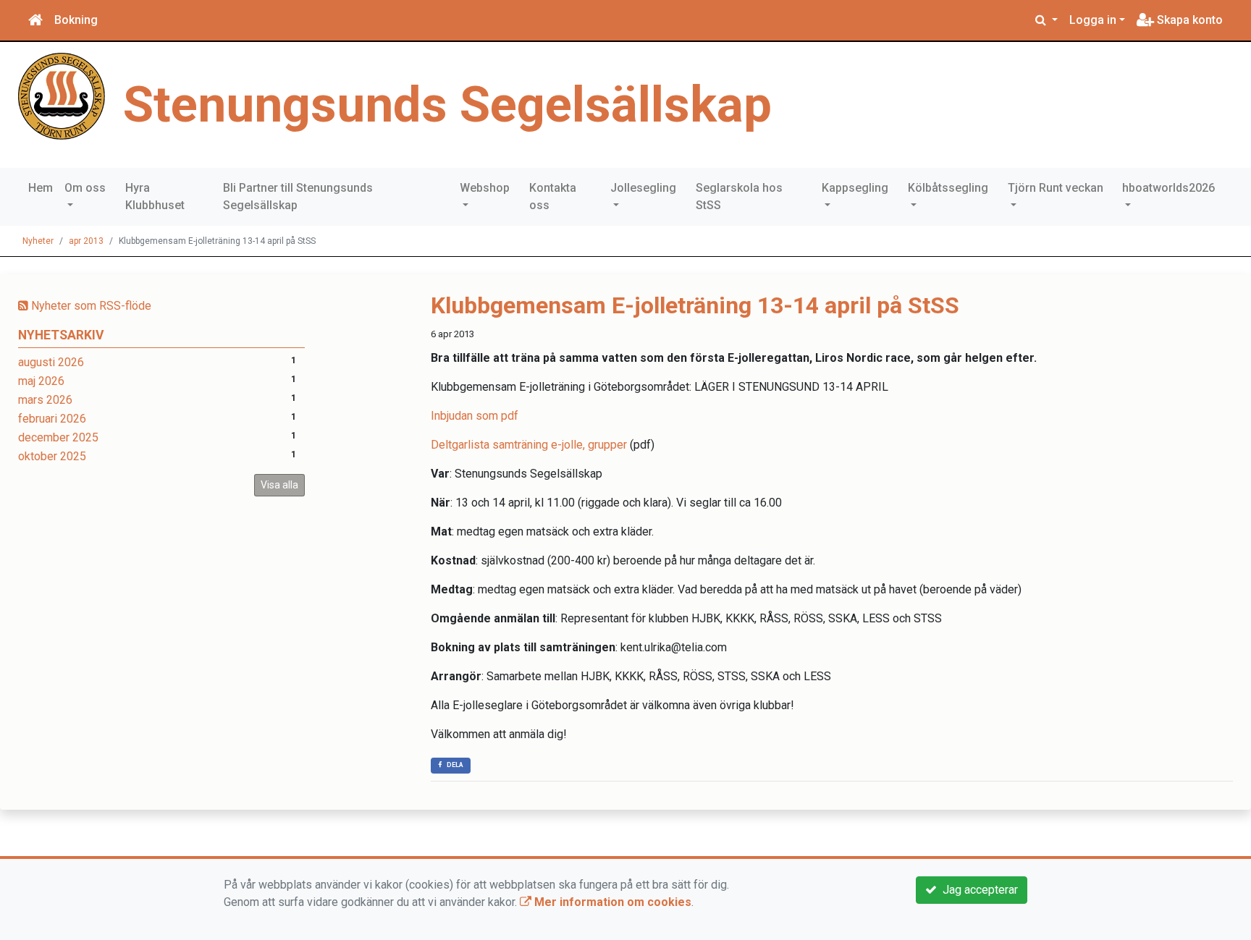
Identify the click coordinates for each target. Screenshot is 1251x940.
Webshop (485, 188)
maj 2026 (41, 381)
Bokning (76, 20)
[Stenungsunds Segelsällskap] (61, 95)
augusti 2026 (51, 362)
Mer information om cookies (611, 902)
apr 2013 (86, 241)
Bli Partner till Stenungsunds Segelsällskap (298, 196)
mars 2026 (45, 400)
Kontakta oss (552, 196)
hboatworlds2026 (1168, 188)
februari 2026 (52, 418)
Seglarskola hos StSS (739, 196)
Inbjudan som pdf (474, 416)
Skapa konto (1188, 20)
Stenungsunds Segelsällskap (447, 104)
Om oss (85, 188)
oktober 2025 (52, 456)
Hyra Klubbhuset (155, 196)
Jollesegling (643, 188)
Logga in (1092, 20)
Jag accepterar (977, 890)
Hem (40, 188)
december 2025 (58, 437)
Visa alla (279, 485)
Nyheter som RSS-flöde (89, 306)
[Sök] (1046, 20)
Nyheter (38, 241)
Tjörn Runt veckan (1055, 188)
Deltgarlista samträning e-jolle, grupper (529, 445)
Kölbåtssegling (948, 188)
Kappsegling (855, 188)
